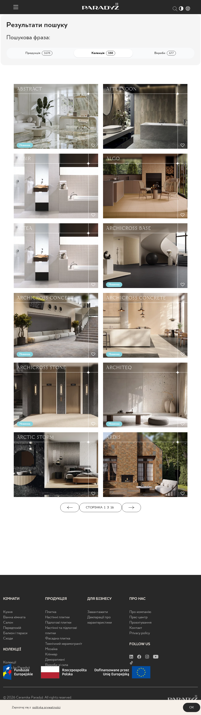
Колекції (9, 662)
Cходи (8, 639)
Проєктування (140, 623)
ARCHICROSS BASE (128, 228)
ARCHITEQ (119, 367)
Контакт (135, 628)
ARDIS (113, 437)
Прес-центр (138, 617)
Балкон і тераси (15, 633)
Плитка (50, 612)
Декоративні (55, 660)
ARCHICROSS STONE (41, 367)
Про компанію (140, 612)
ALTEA (24, 228)
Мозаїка (51, 649)
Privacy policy (139, 633)
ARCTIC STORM (35, 437)
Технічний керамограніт (63, 644)
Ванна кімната (14, 617)
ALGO (113, 158)
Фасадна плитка (57, 639)
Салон (8, 623)
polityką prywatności (46, 707)
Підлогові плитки (58, 623)
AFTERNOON (121, 89)
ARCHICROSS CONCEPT (45, 297)
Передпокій (12, 628)
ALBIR (24, 158)
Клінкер (51, 654)
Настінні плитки (57, 617)
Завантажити (97, 612)
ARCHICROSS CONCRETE (136, 297)
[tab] (39, 53)
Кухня (8, 612)
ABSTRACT (29, 89)
